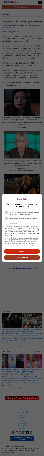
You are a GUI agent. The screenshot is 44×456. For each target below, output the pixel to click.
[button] (22, 223)
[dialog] (22, 228)
